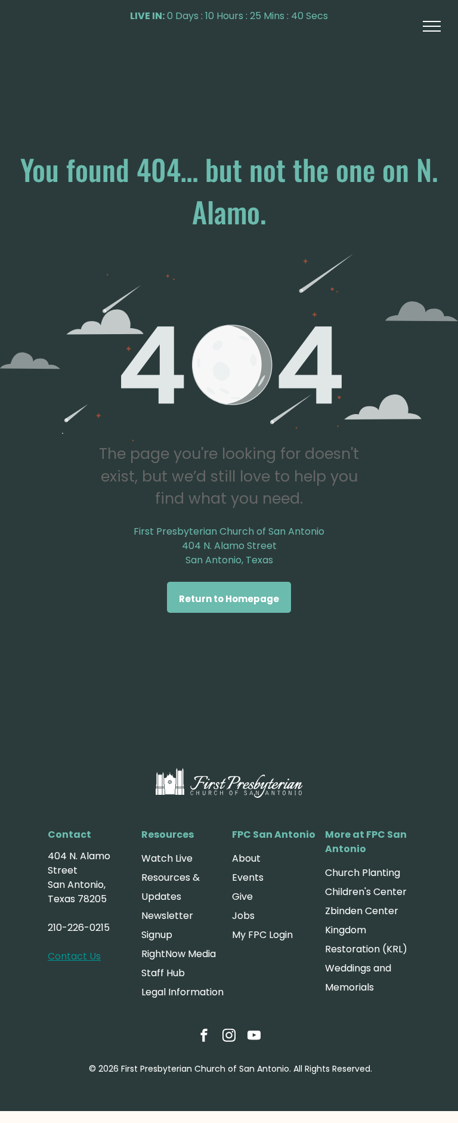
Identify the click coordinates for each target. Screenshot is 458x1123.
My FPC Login (262, 935)
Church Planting (362, 873)
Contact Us (74, 956)
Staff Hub (163, 973)
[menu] (431, 26)
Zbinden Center (361, 911)
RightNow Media (178, 954)
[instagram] (229, 1037)
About (246, 858)
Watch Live (167, 858)
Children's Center (366, 892)
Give (242, 896)
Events (248, 877)
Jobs (243, 916)
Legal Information (182, 992)
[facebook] (203, 1037)
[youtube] (254, 1037)
